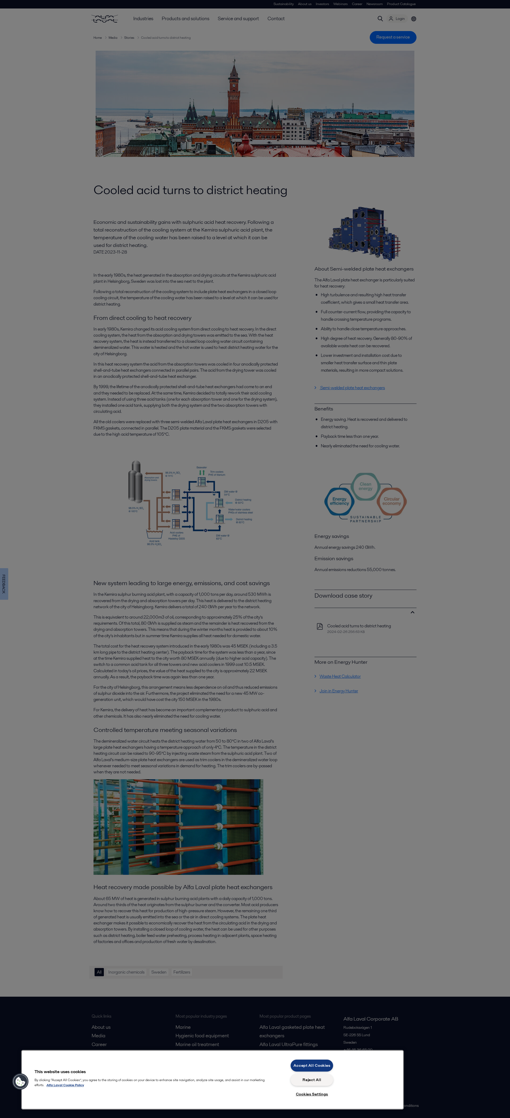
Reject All (312, 1079)
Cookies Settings (312, 1094)
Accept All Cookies (312, 1065)
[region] (212, 1080)
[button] (20, 1081)
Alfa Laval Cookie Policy (65, 1085)
